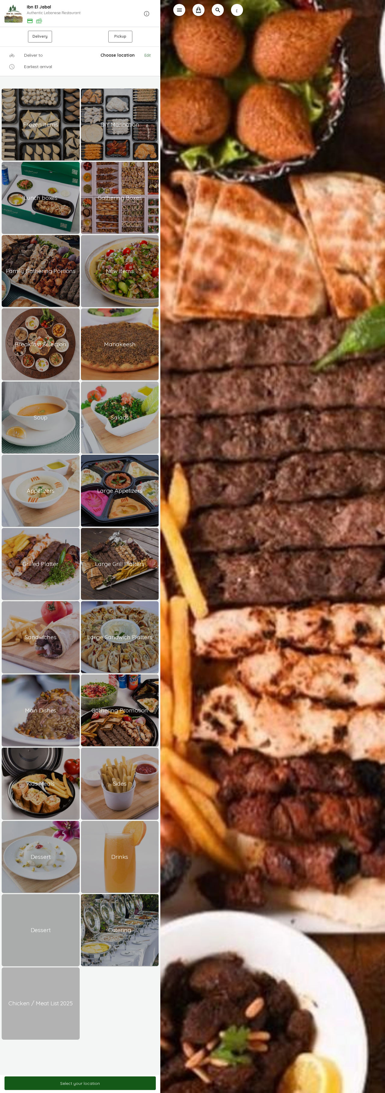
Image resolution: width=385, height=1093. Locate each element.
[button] (80, 14)
